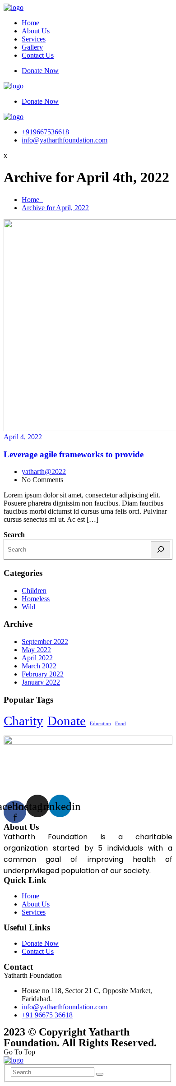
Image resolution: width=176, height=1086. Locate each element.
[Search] (160, 549)
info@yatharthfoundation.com (64, 140)
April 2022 (37, 658)
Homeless (36, 599)
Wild (28, 607)
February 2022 (43, 674)
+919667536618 (45, 132)
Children (34, 590)
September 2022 (45, 641)
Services (34, 39)
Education (100, 723)
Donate (66, 720)
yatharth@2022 (44, 471)
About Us (36, 31)
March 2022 (39, 666)
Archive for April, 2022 (55, 208)
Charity (23, 720)
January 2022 (41, 682)
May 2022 (36, 649)
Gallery (32, 47)
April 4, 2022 (23, 437)
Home (30, 23)
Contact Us (38, 55)
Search (14, 534)
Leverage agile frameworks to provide (74, 454)
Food (120, 723)
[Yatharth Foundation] (13, 7)
